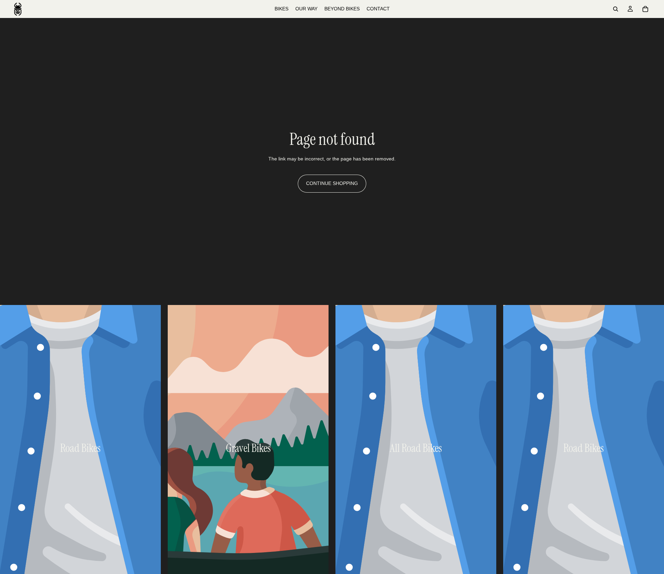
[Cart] (645, 9)
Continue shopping (332, 183)
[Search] (615, 9)
